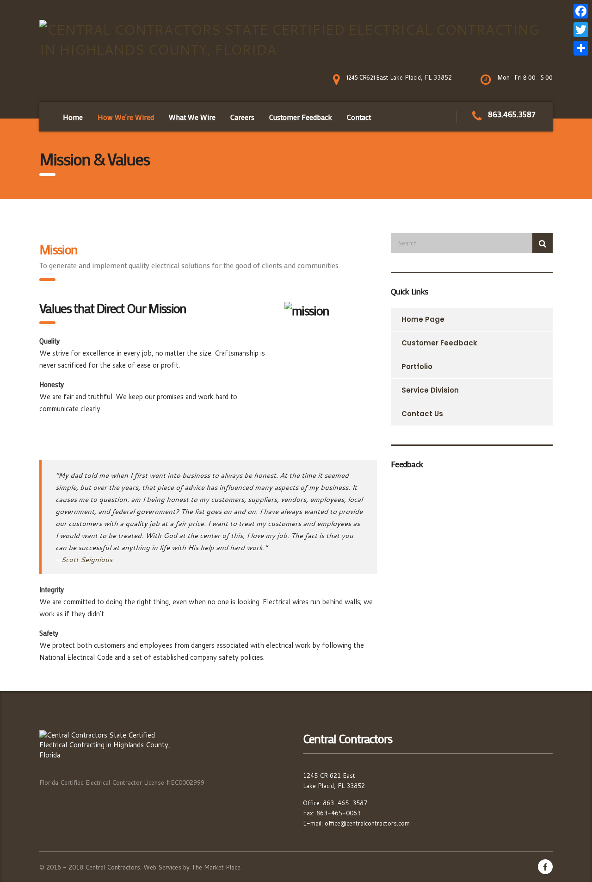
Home (73, 117)
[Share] (581, 48)
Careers (242, 117)
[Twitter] (581, 29)
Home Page (422, 319)
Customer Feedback (439, 343)
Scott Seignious (86, 559)
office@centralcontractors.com (367, 823)
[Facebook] (581, 11)
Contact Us (422, 414)
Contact (359, 117)
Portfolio (416, 366)
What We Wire (192, 117)
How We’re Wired (126, 117)
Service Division (430, 390)
